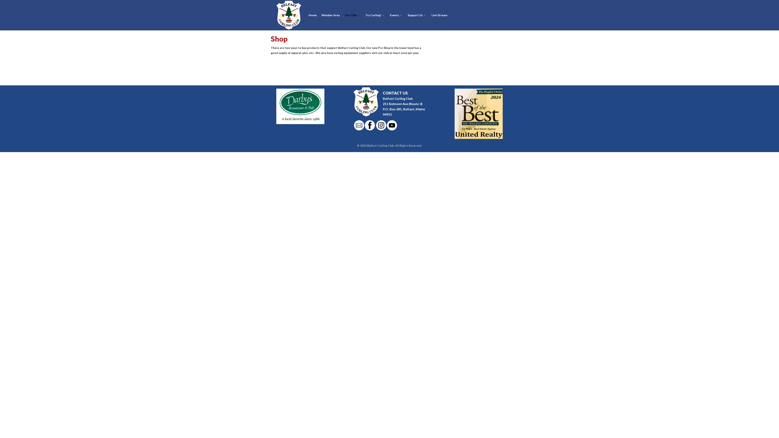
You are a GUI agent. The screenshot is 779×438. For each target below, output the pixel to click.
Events (394, 15)
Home (313, 15)
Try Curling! (373, 15)
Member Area (331, 15)
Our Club (351, 15)
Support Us (415, 15)
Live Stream (439, 15)
